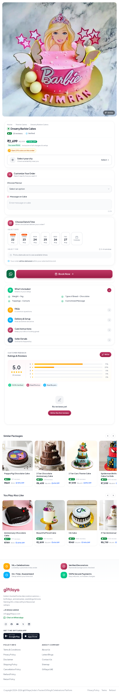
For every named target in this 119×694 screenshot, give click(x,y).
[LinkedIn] (29, 624)
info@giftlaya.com (11, 614)
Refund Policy (9, 674)
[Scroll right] (113, 436)
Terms (104, 690)
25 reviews (18, 133)
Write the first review (59, 413)
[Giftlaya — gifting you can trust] (11, 590)
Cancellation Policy (12, 669)
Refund (112, 690)
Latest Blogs (47, 654)
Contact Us (47, 659)
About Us (46, 650)
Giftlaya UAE (47, 669)
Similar (110, 113)
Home (9, 124)
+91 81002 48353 (11, 610)
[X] (23, 624)
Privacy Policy (9, 654)
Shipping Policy (10, 664)
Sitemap (45, 664)
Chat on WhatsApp (15, 617)
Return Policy (9, 679)
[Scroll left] (107, 436)
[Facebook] (11, 624)
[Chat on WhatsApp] (11, 274)
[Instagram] (5, 624)
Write (106, 354)
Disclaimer (8, 659)
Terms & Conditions (12, 650)
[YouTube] (17, 624)
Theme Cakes (21, 124)
